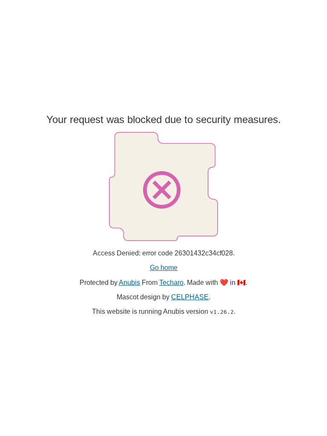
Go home (164, 267)
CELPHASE (190, 297)
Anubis (129, 282)
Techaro (171, 282)
